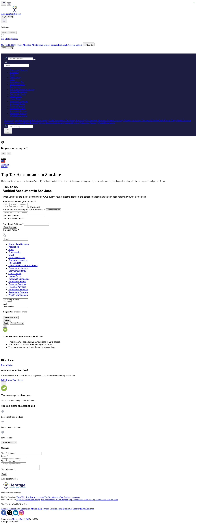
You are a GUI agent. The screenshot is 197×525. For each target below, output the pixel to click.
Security (76, 509)
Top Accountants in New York (105, 500)
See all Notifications (9, 39)
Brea (3, 365)
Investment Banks (17, 104)
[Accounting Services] (15, 300)
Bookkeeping (15, 77)
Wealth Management (18, 116)
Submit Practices (11, 317)
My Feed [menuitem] (5, 45)
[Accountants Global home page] (14, 11)
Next (6, 227)
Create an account (9, 443)
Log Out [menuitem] (90, 45)
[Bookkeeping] (15, 306)
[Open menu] (3, 3)
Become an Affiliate (29, 509)
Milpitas (9, 365)
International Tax (17, 82)
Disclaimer (67, 509)
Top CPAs (20, 497)
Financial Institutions (18, 92)
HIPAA (83, 509)
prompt (13, 227)
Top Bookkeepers (52, 497)
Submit (7, 320)
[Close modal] (3, 383)
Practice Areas (11, 230)
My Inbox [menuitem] (27, 45)
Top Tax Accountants (35, 497)
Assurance (14, 72)
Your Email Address (13, 224)
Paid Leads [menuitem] (63, 45)
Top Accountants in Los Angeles (54, 500)
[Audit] (15, 304)
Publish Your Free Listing (12, 380)
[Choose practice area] (4, 233)
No (9, 154)
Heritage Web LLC (20, 519)
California (5, 165)
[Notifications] (4, 20)
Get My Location (53, 210)
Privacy (46, 509)
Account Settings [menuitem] (75, 45)
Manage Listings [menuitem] (51, 45)
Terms (59, 509)
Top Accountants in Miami (80, 500)
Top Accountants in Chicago (28, 500)
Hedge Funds (15, 99)
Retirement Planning (18, 113)
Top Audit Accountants (70, 497)
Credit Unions (16, 96)
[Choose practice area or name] (34, 59)
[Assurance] (15, 302)
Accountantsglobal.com (11, 14)
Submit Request (17, 323)
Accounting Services (18, 70)
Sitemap (90, 509)
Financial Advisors (17, 108)
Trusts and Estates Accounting (22, 89)
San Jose (4, 167)
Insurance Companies (19, 101)
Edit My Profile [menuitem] (15, 45)
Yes (3, 154)
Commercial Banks (18, 94)
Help (40, 509)
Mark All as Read (8, 33)
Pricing (17, 509)
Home (3, 159)
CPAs (12, 80)
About (3, 509)
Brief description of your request (19, 201)
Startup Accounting (18, 84)
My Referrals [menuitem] (37, 45)
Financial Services (17, 106)
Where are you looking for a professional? (24, 209)
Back (6, 323)
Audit (12, 75)
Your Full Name (11, 215)
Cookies (53, 509)
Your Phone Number (14, 218)
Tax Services (15, 87)
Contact (10, 509)
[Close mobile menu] (9, 3)
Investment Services (18, 111)
